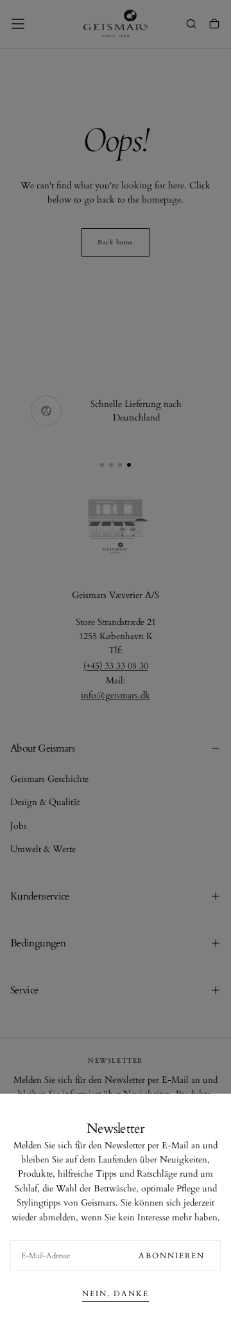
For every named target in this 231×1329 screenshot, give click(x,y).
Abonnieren (172, 1256)
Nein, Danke (115, 1293)
